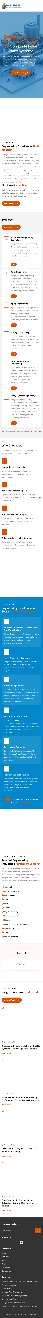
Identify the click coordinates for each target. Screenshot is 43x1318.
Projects (5, 1264)
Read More (8, 203)
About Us (5, 1257)
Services (5, 1260)
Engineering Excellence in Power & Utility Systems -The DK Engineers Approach (21, 1047)
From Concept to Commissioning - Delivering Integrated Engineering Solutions (18, 1203)
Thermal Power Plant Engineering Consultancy (20, 1281)
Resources (6, 1267)
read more (6, 1053)
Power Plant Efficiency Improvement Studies (19, 1306)
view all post (9, 1000)
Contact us (6, 1271)
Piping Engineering (9, 1288)
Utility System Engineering (12, 1299)
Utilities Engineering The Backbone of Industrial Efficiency (19, 1150)
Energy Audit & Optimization (13, 1303)
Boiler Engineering (9, 1285)
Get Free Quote (35, 432)
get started (18, 73)
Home (4, 1253)
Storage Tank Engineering (12, 1292)
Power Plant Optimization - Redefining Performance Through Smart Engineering (21, 1099)
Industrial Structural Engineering (14, 1295)
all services (9, 227)
